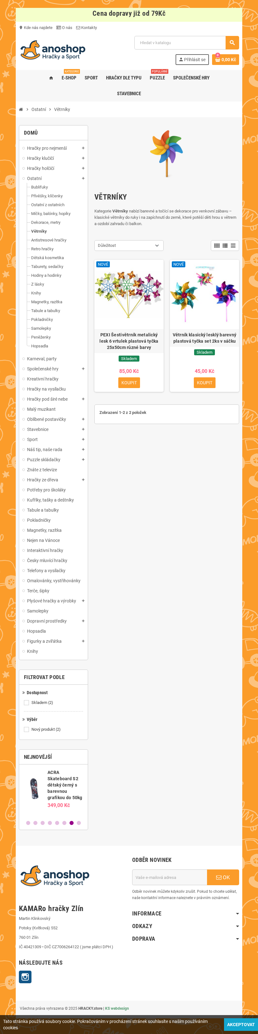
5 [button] (57, 823)
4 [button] (50, 823)
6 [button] (64, 823)
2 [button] (35, 823)
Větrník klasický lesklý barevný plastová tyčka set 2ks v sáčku (205, 338)
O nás (66, 27)
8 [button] (79, 823)
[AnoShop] (53, 50)
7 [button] (72, 823)
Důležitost (107, 245)
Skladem (42, 702)
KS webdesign (117, 1008)
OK (226, 877)
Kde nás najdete (36, 27)
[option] (55, 791)
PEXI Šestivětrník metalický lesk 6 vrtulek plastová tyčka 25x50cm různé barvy (128, 341)
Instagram (25, 977)
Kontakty (88, 27)
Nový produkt (46, 729)
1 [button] (28, 823)
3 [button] (43, 823)
